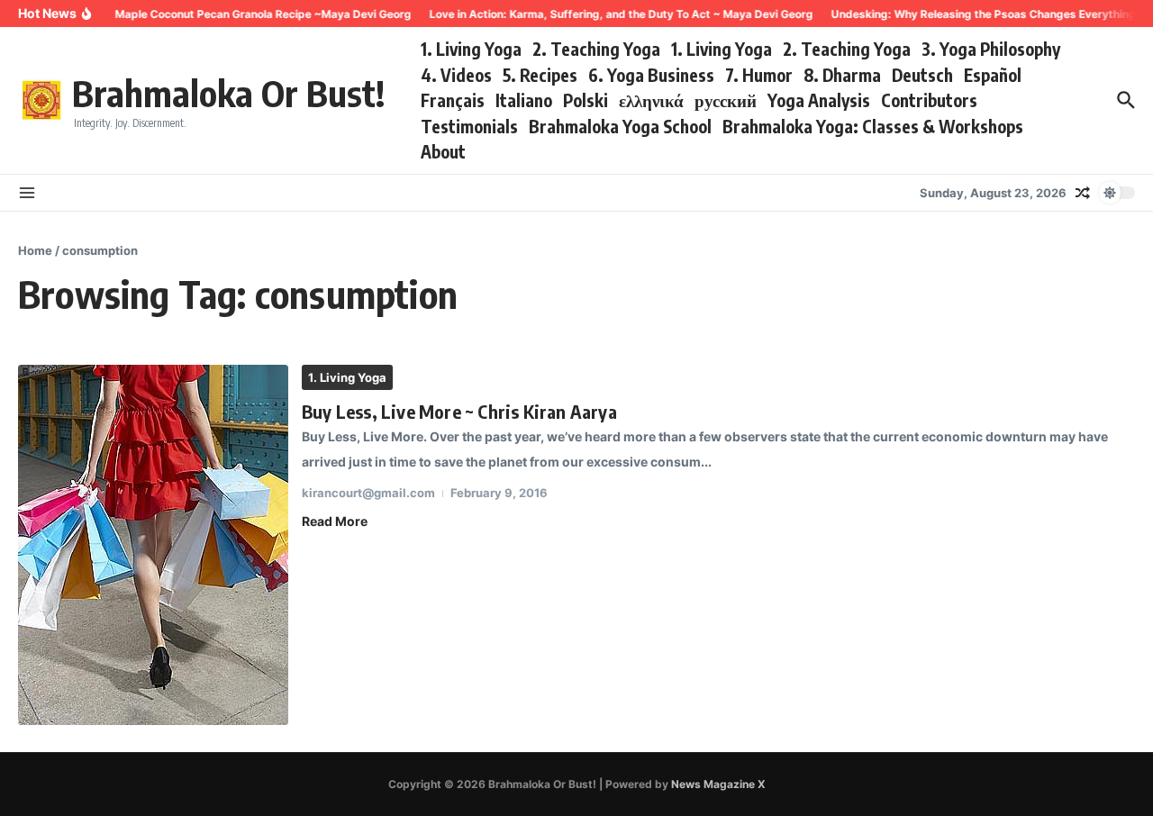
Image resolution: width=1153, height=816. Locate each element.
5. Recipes (540, 75)
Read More (335, 521)
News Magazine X (718, 784)
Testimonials (469, 126)
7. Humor (759, 75)
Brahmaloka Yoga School (620, 126)
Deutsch (922, 75)
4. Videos (456, 75)
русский (726, 100)
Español (992, 75)
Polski (585, 100)
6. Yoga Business (651, 75)
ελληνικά (651, 100)
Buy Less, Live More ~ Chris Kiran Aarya (459, 411)
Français (453, 100)
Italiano (523, 100)
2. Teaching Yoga (596, 48)
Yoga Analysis (818, 100)
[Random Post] (1083, 193)
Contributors (929, 100)
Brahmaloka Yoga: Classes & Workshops (872, 126)
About (443, 151)
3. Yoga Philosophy (990, 48)
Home (35, 250)
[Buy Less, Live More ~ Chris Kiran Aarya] (153, 545)
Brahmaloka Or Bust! (228, 92)
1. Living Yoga (471, 48)
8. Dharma (842, 75)
